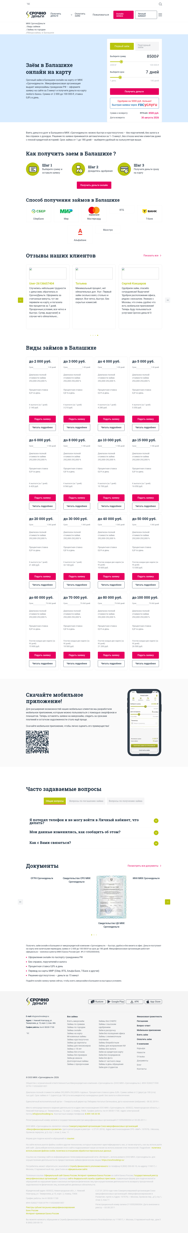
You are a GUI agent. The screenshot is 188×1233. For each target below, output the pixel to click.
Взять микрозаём (75, 1021)
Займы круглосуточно (78, 1039)
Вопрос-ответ (143, 1025)
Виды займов (33, 26)
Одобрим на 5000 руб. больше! (134, 101)
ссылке (70, 1138)
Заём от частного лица (110, 1061)
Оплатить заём (80, 15)
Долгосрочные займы (77, 1061)
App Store (155, 1001)
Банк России (32, 1210)
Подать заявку (42, 419)
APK (136, 1001)
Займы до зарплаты (77, 1042)
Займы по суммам (76, 1024)
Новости (141, 1052)
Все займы (72, 1016)
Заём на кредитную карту (111, 1052)
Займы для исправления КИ (112, 1046)
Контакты (142, 1069)
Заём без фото (106, 1058)
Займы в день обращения (111, 1064)
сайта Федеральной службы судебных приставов (91, 1178)
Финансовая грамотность (149, 1016)
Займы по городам (36, 29)
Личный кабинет (142, 15)
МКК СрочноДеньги (35, 23)
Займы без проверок (77, 1055)
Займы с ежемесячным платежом (110, 1038)
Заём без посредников (109, 1055)
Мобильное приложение (149, 1030)
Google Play (117, 1001)
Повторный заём (144, 46)
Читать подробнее (42, 427)
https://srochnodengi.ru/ (113, 1160)
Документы (142, 1060)
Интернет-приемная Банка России (94, 1175)
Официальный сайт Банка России (60, 1175)
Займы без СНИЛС (107, 1021)
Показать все (150, 255)
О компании (143, 1044)
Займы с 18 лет (74, 1049)
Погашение (142, 1021)
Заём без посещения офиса (112, 1033)
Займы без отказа (76, 1052)
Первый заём (122, 46)
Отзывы (141, 1056)
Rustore (99, 1001)
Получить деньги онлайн (94, 185)
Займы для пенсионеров (79, 1046)
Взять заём (142, 1035)
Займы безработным (109, 1042)
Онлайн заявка (120, 15)
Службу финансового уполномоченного (89, 1166)
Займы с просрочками (78, 1064)
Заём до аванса (74, 1058)
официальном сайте (77, 1169)
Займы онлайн (74, 1030)
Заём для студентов (108, 1067)
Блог (139, 1065)
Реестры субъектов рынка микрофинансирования (50, 1207)
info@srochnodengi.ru (40, 1016)
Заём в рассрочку (107, 1030)
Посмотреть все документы (143, 865)
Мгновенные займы (76, 1036)
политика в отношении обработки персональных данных (83, 1151)
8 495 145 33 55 (92, 1114)
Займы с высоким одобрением (107, 1025)
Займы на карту (74, 1033)
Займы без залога (107, 1049)
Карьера (141, 1048)
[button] (167, 300)
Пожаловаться (101, 15)
